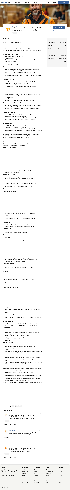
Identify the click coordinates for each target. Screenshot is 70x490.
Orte (59, 473)
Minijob (14, 32)
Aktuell (25, 2)
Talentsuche (20, 2)
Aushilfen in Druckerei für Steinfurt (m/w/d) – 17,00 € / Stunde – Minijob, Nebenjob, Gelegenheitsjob (22, 416)
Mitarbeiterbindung (49, 478)
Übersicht (23, 469)
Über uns (60, 471)
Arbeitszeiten (36, 482)
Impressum (61, 480)
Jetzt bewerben (59, 27)
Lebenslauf (36, 475)
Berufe (29, 2)
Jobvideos (24, 478)
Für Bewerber (35, 2)
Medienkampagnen (25, 482)
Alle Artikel (48, 482)
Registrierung (61, 469)
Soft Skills (48, 475)
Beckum (64, 45)
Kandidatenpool (25, 475)
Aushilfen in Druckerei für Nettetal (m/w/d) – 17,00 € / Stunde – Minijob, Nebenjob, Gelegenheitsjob (22, 432)
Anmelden (54, 2)
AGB (59, 478)
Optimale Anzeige (49, 471)
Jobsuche (36, 471)
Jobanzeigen (24, 473)
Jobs (16, 2)
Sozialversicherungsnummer (51, 480)
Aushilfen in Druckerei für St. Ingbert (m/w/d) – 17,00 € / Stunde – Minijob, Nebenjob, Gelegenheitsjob (23, 449)
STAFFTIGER (14, 26)
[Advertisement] (22, 161)
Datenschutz (61, 475)
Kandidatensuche (25, 471)
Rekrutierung (48, 473)
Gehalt (35, 480)
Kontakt (60, 482)
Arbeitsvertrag (36, 478)
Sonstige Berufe (12, 414)
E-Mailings (23, 480)
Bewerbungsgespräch (50, 469)
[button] (48, 2)
